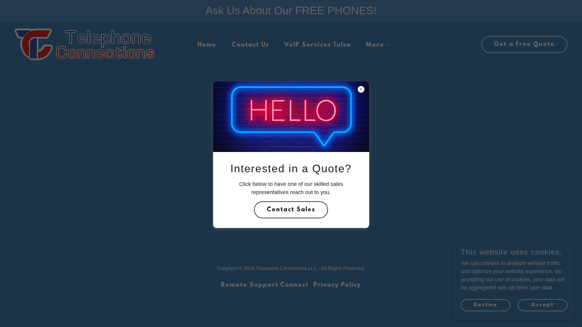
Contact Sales (291, 209)
